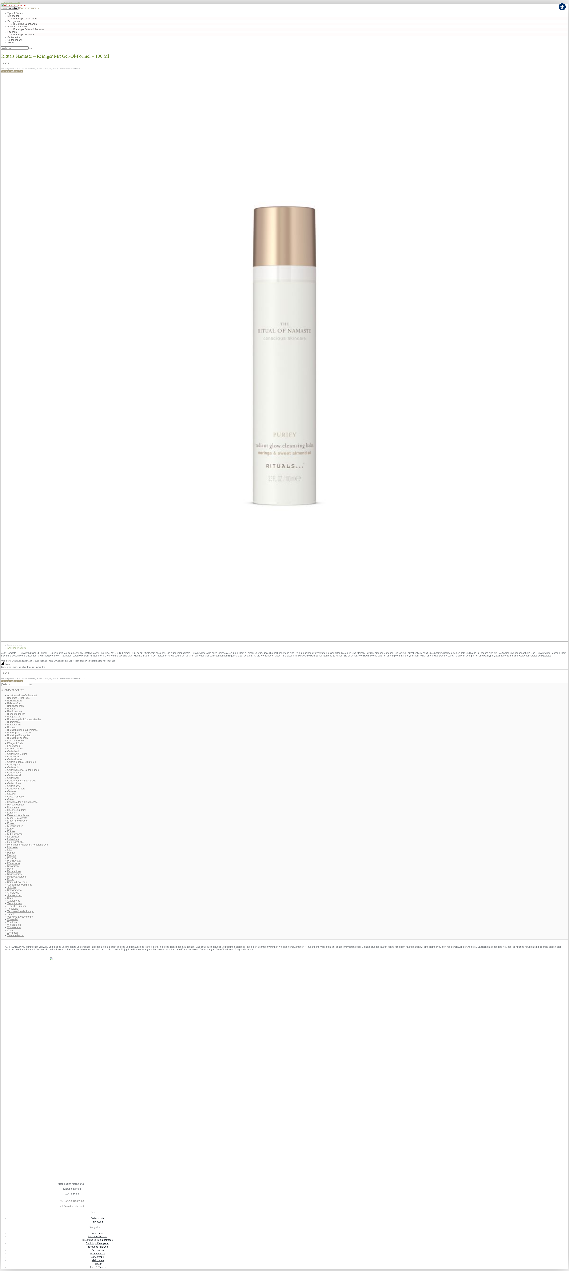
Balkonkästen (14, 700)
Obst (9, 850)
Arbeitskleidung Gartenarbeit (22, 695)
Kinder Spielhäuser (17, 820)
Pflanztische (13, 863)
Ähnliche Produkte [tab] (17, 648)
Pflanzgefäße (14, 860)
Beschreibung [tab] (14, 645)
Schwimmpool (14, 890)
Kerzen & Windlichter (18, 815)
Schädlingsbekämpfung (19, 884)
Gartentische (14, 786)
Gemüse (11, 791)
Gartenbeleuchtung (17, 754)
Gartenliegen (14, 772)
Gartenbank (13, 751)
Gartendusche (14, 759)
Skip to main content (10, 2)
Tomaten (11, 914)
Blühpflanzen (14, 716)
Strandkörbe (13, 900)
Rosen (10, 879)
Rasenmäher (14, 871)
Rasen (10, 868)
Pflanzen (12, 32)
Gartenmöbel (14, 37)
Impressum (97, 1221)
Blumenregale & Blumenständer (24, 719)
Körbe (10, 828)
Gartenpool (13, 778)
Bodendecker (14, 724)
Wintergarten (14, 924)
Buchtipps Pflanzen (23, 34)
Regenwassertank (16, 876)
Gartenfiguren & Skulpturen (21, 762)
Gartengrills (13, 767)
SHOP (10, 42)
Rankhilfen (13, 866)
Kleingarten (13, 16)
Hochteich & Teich (16, 810)
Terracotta (12, 908)
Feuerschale (13, 746)
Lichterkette (13, 839)
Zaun (10, 930)
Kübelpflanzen (15, 834)
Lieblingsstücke (15, 842)
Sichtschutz (13, 892)
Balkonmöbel (14, 703)
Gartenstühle (14, 783)
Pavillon (11, 855)
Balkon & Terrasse (17, 26)
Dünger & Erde (15, 743)
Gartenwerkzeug (16, 788)
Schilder (11, 887)
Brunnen (11, 727)
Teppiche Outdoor (16, 906)
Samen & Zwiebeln (17, 882)
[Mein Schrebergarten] (14, 5)
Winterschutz (14, 927)
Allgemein (97, 1233)
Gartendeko (13, 756)
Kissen (11, 823)
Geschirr (11, 794)
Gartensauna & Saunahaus (21, 780)
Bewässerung (14, 711)
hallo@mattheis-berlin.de (72, 1206)
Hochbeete (13, 807)
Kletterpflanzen (15, 826)
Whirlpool (12, 922)
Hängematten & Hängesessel (22, 802)
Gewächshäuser (15, 796)
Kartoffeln (12, 812)
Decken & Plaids (16, 740)
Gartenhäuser (14, 40)
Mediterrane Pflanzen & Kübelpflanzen (27, 844)
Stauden (11, 898)
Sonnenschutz (14, 895)
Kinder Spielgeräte (17, 818)
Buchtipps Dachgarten (25, 24)
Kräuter (11, 831)
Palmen (11, 852)
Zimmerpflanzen (15, 935)
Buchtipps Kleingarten (25, 18)
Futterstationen (15, 748)
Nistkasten (12, 847)
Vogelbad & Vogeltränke (20, 916)
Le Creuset (13, 836)
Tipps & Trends (15, 13)
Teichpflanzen (14, 903)
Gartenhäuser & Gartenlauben (23, 770)
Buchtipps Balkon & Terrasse (28, 29)
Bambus (11, 708)
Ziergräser (12, 932)
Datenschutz (97, 1218)
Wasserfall (12, 919)
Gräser (10, 799)
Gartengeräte (14, 764)
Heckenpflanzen (15, 804)
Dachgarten (13, 21)
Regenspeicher (15, 874)
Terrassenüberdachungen (20, 911)
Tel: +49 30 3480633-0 (72, 1201)
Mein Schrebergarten (29, 8)
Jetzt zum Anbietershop (12, 71)
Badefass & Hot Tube (18, 698)
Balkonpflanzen (15, 706)
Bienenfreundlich (16, 714)
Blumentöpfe (14, 722)
